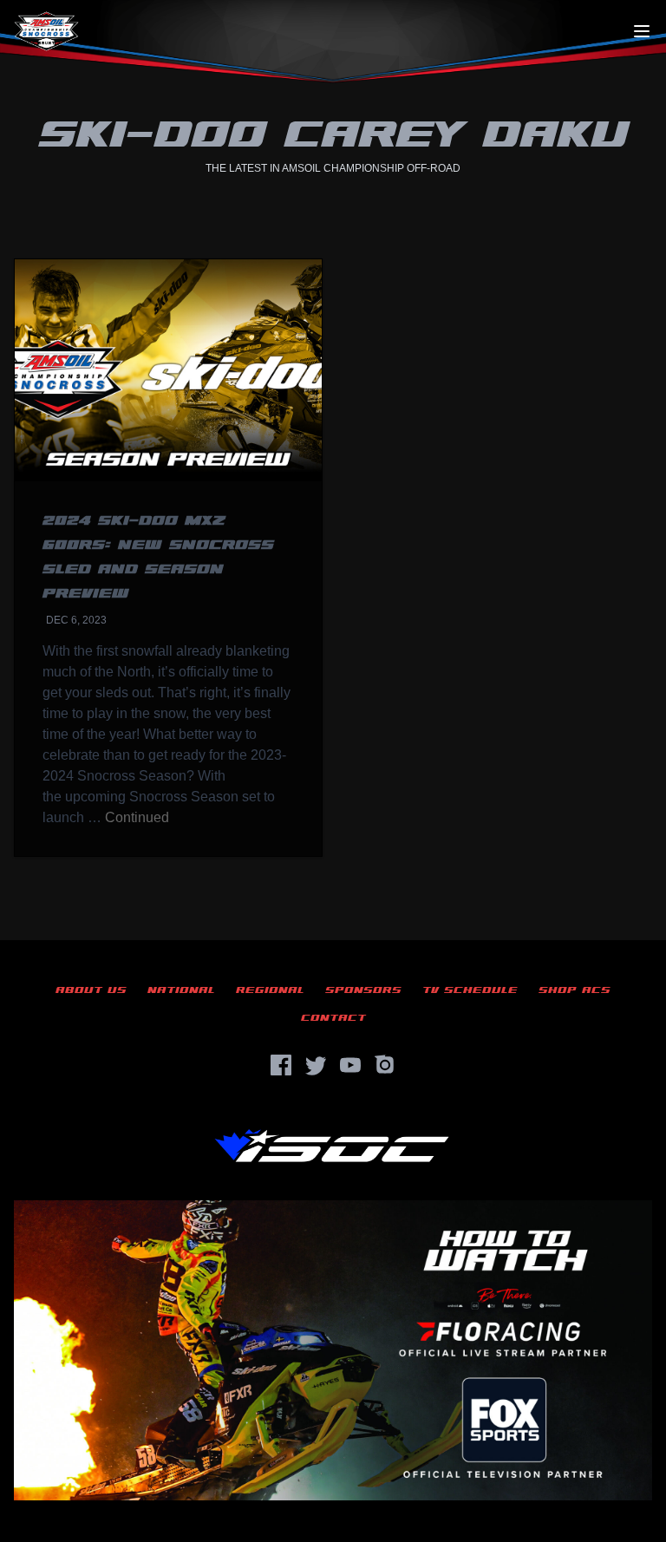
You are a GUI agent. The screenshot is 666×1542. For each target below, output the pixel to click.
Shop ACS (574, 990)
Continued (137, 817)
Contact (333, 1017)
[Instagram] (385, 1065)
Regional (270, 990)
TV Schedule (470, 990)
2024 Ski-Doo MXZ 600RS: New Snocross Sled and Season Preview (158, 557)
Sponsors (363, 990)
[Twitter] (315, 1065)
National (181, 990)
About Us (91, 990)
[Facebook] (281, 1065)
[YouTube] (350, 1065)
